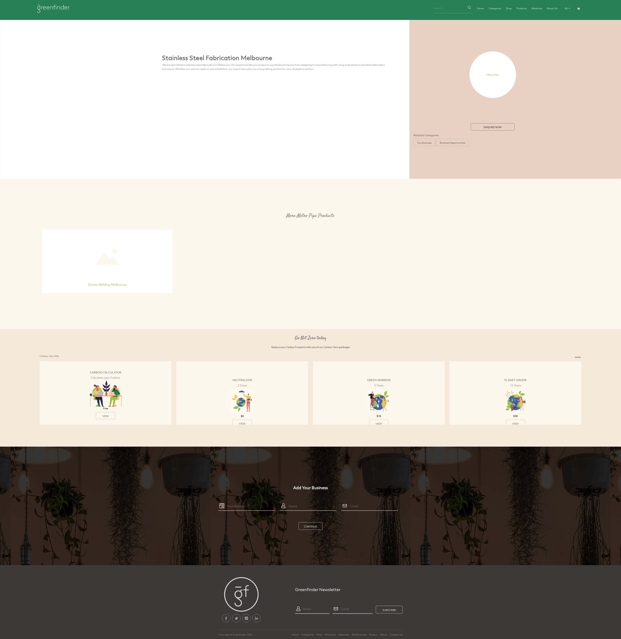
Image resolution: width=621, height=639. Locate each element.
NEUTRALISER (242, 380)
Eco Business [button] (424, 142)
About (384, 634)
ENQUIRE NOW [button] (493, 127)
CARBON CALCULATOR (105, 372)
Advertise (536, 8)
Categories (495, 8)
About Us (552, 8)
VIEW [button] (105, 416)
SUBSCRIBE (389, 610)
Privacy (373, 634)
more (578, 357)
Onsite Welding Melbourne (107, 284)
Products (522, 8)
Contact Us (396, 634)
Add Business (359, 634)
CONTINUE (310, 526)
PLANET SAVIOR (515, 380)
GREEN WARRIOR (379, 380)
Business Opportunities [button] (452, 142)
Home (480, 8)
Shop (509, 8)
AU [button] (567, 8)
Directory (330, 634)
